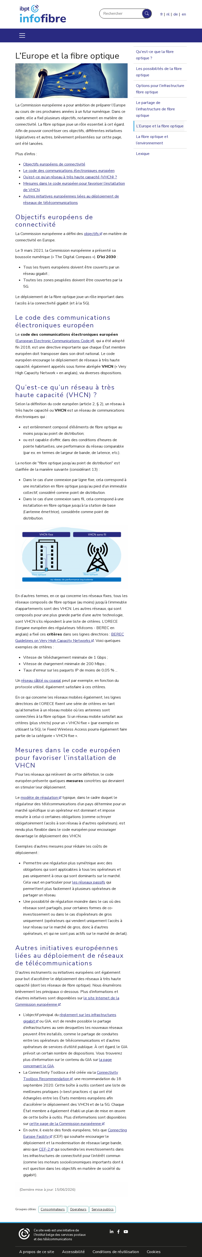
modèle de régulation (39, 797)
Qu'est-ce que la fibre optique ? (155, 55)
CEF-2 (44, 1149)
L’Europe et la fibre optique (160, 126)
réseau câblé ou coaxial (41, 680)
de (175, 14)
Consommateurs (53, 1209)
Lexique (143, 153)
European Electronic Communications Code (53, 341)
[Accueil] (55, 14)
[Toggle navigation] (22, 35)
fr (161, 14)
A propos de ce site (36, 1252)
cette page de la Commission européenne (65, 1123)
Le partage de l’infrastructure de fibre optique (155, 109)
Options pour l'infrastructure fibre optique (160, 89)
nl (168, 14)
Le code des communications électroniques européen (69, 170)
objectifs (91, 233)
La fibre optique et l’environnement (152, 140)
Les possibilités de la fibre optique (159, 72)
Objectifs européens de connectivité (54, 164)
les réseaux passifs (88, 882)
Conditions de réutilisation (116, 1252)
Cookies (154, 1252)
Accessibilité (73, 1252)
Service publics (103, 1209)
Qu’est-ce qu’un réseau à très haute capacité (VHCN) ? (70, 177)
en (184, 14)
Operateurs (78, 1209)
